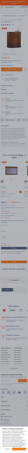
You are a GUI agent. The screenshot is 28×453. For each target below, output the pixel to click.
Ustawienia (7, 449)
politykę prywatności (19, 444)
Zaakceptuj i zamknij (19, 449)
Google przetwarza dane (17, 446)
